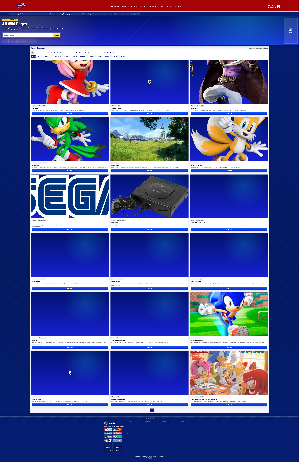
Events (128, 431)
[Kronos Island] (149, 139)
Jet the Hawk (35, 165)
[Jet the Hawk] (70, 139)
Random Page (13, 41)
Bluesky (108, 444)
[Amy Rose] (70, 82)
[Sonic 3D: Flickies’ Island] (229, 196)
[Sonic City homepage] (21, 6)
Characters (58, 56)
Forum (146, 424)
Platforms (92, 56)
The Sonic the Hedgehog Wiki (133, 14)
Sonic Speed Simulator (197, 340)
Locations (124, 56)
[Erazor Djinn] (229, 82)
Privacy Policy (182, 428)
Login (269, 7)
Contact (181, 426)
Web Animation (83, 56)
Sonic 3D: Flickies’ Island (198, 223)
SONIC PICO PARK (196, 281)
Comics (128, 428)
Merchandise (129, 430)
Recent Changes (23, 41)
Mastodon (108, 447)
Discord (146, 426)
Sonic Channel (36, 281)
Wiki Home (5, 41)
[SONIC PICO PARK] (229, 255)
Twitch (117, 450)
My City (146, 431)
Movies (116, 56)
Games (40, 56)
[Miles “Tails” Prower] (229, 139)
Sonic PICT (35, 340)
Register (115, 14)
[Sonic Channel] (70, 255)
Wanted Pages (33, 41)
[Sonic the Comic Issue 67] (149, 373)
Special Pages (48, 56)
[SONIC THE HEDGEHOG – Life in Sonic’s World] (229, 373)
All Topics (34, 56)
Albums (74, 56)
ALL (32, 52)
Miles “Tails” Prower (196, 165)
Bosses (100, 56)
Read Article (70, 113)
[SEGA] (70, 196)
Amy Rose (35, 108)
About (180, 424)
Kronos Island (115, 165)
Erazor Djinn (194, 108)
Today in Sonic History (166, 426)
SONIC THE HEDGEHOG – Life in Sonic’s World (204, 399)
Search (57, 35)
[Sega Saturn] (149, 196)
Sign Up (274, 7)
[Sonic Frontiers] (149, 255)
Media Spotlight (165, 428)
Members (146, 430)
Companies (108, 56)
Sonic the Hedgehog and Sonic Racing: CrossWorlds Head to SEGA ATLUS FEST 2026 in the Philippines (32, 14)
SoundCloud (108, 450)
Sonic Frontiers (115, 281)
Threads (117, 444)
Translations (129, 433)
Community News (148, 428)
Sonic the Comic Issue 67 (118, 399)
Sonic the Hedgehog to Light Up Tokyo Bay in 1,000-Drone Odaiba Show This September (75, 14)
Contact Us (122, 14)
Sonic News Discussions (101, 14)
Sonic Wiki (164, 424)
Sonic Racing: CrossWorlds (119, 340)
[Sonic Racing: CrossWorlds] (149, 314)
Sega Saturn (114, 223)
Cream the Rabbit (116, 108)
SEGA (33, 223)
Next (152, 410)
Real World (66, 56)
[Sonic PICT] (70, 314)
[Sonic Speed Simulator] (229, 314)
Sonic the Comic (36, 399)
